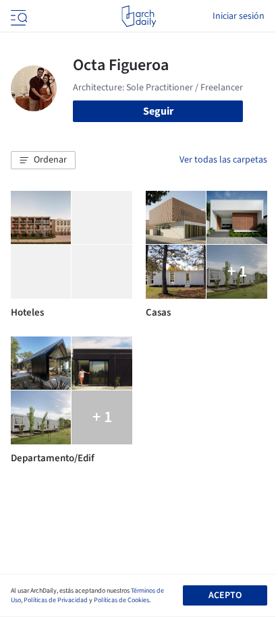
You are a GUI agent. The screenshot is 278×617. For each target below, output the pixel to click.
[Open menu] (17, 16)
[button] (43, 160)
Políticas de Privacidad (56, 600)
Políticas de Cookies (121, 600)
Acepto (225, 595)
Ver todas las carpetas (223, 160)
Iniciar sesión (239, 16)
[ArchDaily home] (138, 16)
